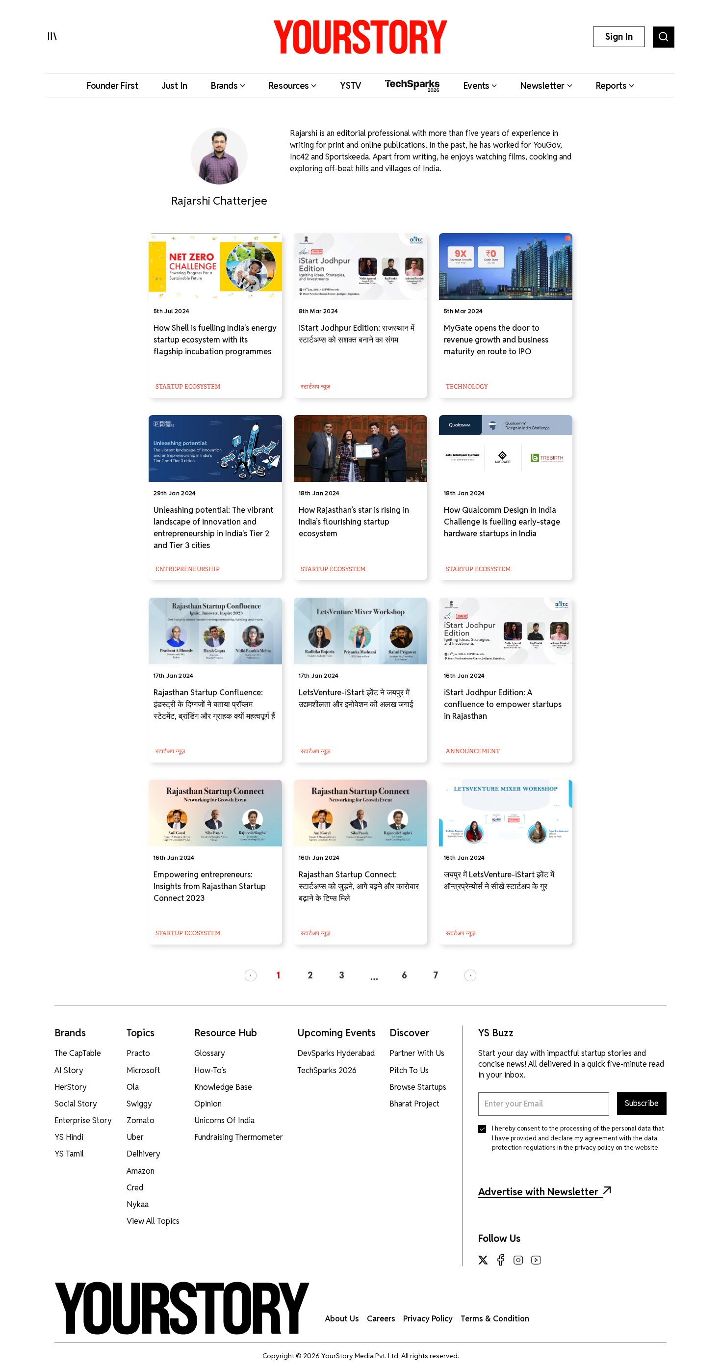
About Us (342, 1319)
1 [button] (278, 975)
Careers (381, 1319)
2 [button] (310, 975)
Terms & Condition (495, 1319)
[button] (251, 975)
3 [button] (341, 975)
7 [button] (435, 975)
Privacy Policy (428, 1319)
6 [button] (404, 975)
